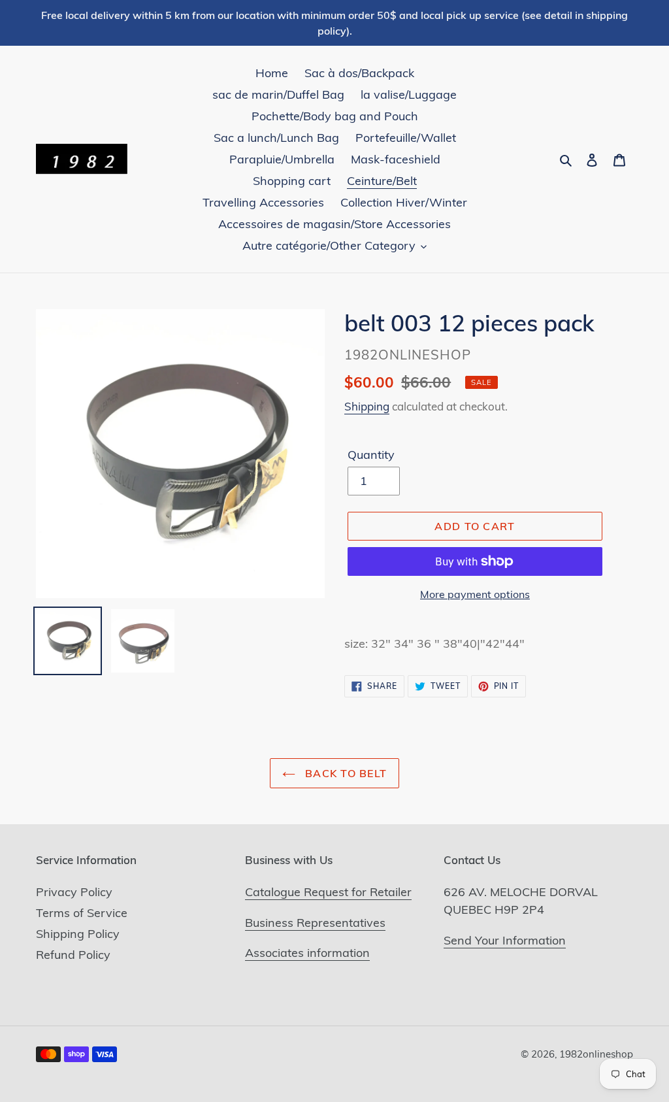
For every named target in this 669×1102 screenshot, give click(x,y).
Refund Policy (73, 954)
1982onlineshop (596, 1054)
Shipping (366, 406)
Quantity (371, 454)
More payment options (475, 594)
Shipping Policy (78, 933)
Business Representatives (315, 922)
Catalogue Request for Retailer (328, 891)
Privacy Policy (74, 891)
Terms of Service (81, 912)
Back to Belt (344, 773)
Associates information (307, 952)
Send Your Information (505, 940)
